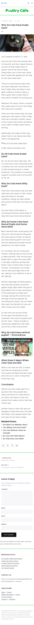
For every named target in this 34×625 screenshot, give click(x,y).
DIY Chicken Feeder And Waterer (11, 558)
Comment (4, 489)
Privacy (18, 594)
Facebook (12, 599)
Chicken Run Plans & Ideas (9, 561)
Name (3, 508)
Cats (18, 21)
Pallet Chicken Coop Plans (9, 566)
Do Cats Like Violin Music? (14, 436)
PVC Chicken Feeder (7, 568)
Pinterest (4, 599)
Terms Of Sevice (6, 597)
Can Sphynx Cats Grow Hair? (14, 427)
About (3, 592)
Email (3, 516)
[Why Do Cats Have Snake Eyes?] (17, 43)
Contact (9, 592)
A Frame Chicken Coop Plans (10, 563)
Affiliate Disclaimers (7, 594)
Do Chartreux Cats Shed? (13, 439)
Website (3, 524)
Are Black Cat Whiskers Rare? (15, 425)
